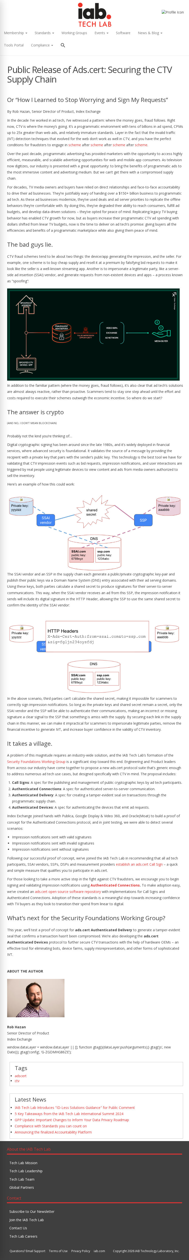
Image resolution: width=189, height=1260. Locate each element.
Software (123, 32)
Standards (43, 32)
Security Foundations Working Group (36, 761)
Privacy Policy (80, 1251)
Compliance (41, 45)
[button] (63, 46)
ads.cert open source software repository (68, 891)
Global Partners (21, 1187)
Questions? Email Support (27, 1251)
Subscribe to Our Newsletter (31, 1211)
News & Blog (149, 32)
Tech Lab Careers (23, 1236)
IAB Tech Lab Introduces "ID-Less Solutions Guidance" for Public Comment (75, 1107)
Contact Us (18, 1228)
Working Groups (74, 32)
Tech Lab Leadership (26, 1171)
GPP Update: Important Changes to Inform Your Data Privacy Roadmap (72, 1119)
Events (100, 32)
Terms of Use (58, 1251)
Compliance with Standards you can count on (51, 1126)
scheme (74, 145)
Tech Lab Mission (23, 1162)
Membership (14, 32)
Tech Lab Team (21, 1179)
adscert (21, 1076)
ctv (17, 1080)
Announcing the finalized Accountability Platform (53, 1132)
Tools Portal (14, 45)
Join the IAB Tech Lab (26, 1219)
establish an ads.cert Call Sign (139, 864)
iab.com (99, 1251)
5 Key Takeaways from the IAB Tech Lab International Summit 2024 (69, 1113)
